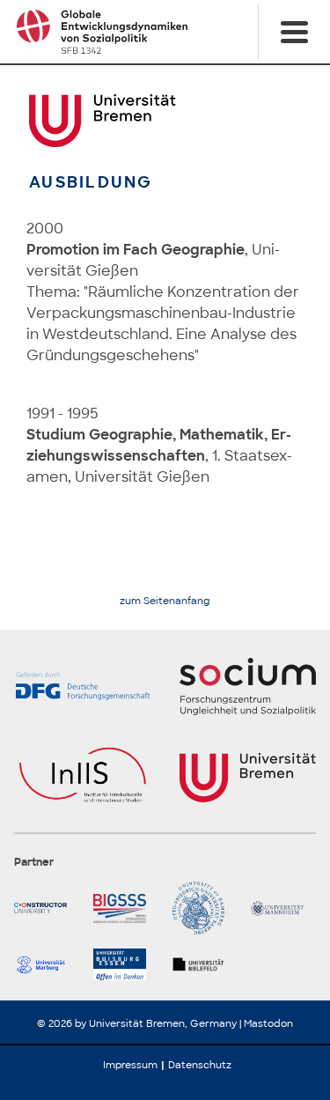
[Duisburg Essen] (125, 964)
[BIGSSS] (125, 908)
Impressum (130, 1065)
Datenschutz (199, 1065)
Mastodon (268, 1023)
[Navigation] (294, 32)
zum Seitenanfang (165, 601)
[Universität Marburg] (46, 964)
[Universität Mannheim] (283, 908)
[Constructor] (46, 908)
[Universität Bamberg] (205, 908)
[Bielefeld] (205, 964)
